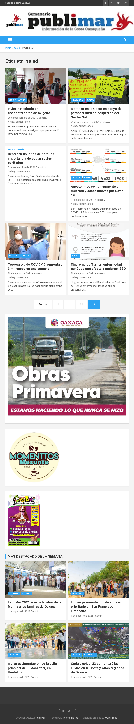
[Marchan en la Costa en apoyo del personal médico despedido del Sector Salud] (98, 86)
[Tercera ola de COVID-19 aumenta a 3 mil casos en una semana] (35, 241)
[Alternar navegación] (9, 40)
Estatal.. (14, 255)
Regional (77, 593)
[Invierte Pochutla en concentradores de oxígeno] (35, 86)
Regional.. (78, 100)
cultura (14, 593)
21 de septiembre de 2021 (85, 122)
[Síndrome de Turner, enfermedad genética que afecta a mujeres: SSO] (98, 241)
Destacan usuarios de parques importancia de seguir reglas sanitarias (31, 158)
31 (81, 304)
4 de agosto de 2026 (19, 611)
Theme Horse (70, 717)
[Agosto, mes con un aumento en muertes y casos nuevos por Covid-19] (98, 163)
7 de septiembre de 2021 (21, 167)
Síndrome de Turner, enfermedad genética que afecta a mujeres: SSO (98, 266)
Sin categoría (17, 100)
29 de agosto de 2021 (20, 273)
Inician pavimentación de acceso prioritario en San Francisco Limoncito (96, 606)
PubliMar (40, 717)
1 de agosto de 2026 (82, 615)
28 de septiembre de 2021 (22, 117)
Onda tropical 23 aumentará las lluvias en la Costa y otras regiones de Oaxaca (97, 668)
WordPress (111, 717)
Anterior (43, 304)
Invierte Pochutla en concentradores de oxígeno (29, 111)
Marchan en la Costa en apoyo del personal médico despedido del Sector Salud (96, 113)
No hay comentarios (19, 121)
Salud (90, 100)
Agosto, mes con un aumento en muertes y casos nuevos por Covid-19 (98, 190)
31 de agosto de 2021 (83, 199)
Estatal (76, 177)
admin (42, 117)
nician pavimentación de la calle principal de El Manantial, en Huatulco (32, 668)
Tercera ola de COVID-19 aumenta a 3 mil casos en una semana (35, 266)
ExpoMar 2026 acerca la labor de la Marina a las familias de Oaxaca (34, 604)
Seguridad (90, 655)
